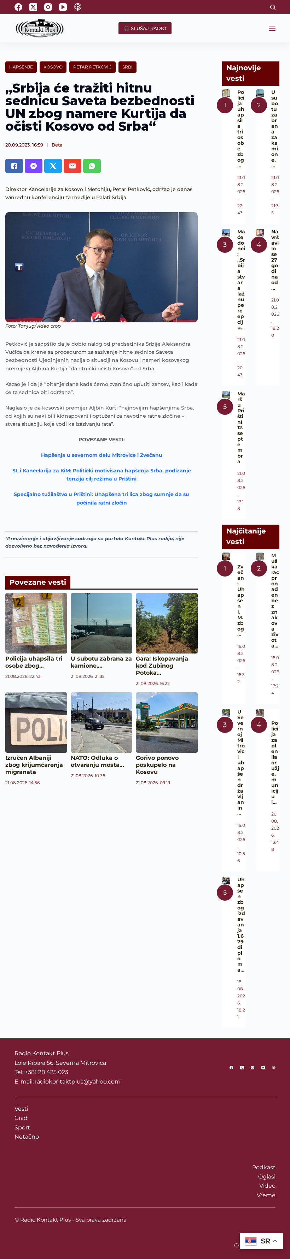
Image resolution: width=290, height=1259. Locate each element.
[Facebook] (18, 7)
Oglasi (267, 1176)
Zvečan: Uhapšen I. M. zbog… (241, 600)
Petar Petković (92, 67)
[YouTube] (63, 7)
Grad (21, 1118)
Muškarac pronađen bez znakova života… (275, 600)
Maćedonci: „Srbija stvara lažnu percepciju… (241, 279)
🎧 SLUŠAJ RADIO (145, 28)
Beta (57, 145)
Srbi (127, 67)
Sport (22, 1127)
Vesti (21, 1108)
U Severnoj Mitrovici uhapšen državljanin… (241, 763)
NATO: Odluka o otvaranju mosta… (97, 761)
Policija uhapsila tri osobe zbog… (34, 662)
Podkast (264, 1167)
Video (267, 1185)
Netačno (26, 1136)
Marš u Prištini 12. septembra (241, 427)
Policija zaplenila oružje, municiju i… (275, 762)
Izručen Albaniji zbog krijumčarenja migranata (34, 764)
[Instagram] (48, 7)
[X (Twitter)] (33, 7)
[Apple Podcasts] (78, 7)
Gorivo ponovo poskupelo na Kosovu (157, 764)
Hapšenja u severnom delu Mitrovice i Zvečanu (101, 455)
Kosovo (53, 67)
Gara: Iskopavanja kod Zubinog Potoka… (162, 665)
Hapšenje (21, 67)
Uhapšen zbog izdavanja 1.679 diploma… (241, 924)
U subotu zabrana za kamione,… (101, 662)
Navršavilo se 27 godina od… (275, 259)
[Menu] (272, 28)
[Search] (273, 7)
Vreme (266, 1195)
